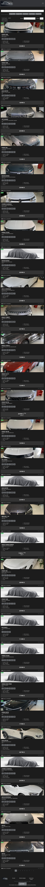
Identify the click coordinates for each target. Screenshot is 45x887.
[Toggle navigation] (43, 3)
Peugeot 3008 (12, 13)
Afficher (37, 18)
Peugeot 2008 (19, 13)
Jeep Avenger (32, 13)
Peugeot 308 (38, 13)
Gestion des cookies (31, 879)
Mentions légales (22, 878)
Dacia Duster (25, 13)
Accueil (13, 878)
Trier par (21, 18)
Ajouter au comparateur (7, 49)
